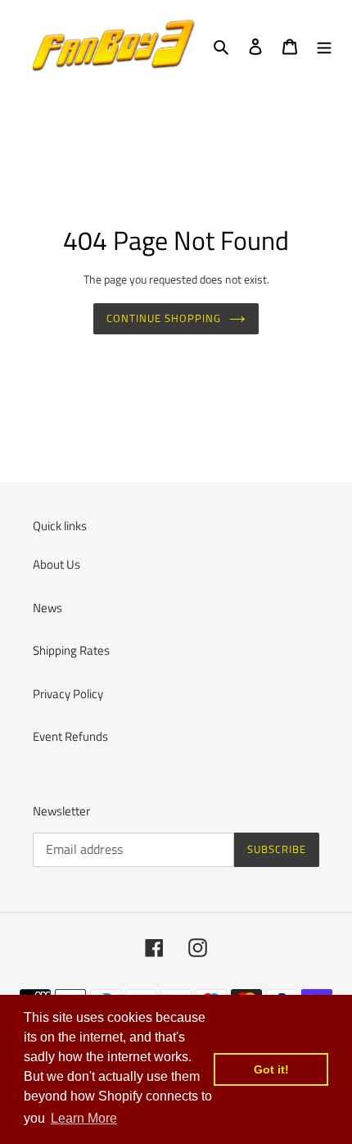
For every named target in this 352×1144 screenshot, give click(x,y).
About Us (56, 564)
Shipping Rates (71, 650)
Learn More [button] (84, 1118)
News (47, 607)
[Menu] (324, 46)
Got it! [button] (271, 1069)
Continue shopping (164, 318)
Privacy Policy (68, 693)
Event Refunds (70, 736)
